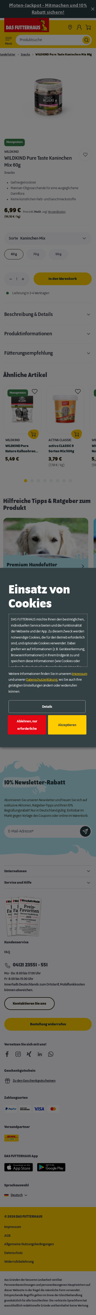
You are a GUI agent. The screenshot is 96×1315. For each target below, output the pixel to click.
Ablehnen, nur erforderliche (27, 724)
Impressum (79, 673)
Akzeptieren (67, 725)
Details (47, 707)
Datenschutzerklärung (41, 680)
